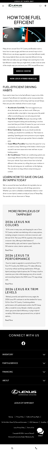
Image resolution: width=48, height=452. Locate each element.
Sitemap (10, 417)
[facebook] (23, 343)
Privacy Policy (20, 417)
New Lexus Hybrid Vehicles (23, 79)
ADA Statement (33, 422)
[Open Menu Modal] (3, 6)
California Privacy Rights (33, 417)
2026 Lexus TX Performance (17, 257)
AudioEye (43, 422)
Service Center (23, 71)
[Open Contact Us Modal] (45, 6)
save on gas (15, 51)
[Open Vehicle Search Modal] (12, 448)
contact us (20, 193)
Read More (9, 250)
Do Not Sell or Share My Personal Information (14, 422)
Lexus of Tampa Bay (30, 433)
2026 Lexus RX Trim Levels (21, 291)
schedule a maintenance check (27, 191)
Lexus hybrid (11, 57)
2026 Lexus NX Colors (17, 223)
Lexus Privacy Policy (19, 427)
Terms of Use (30, 427)
